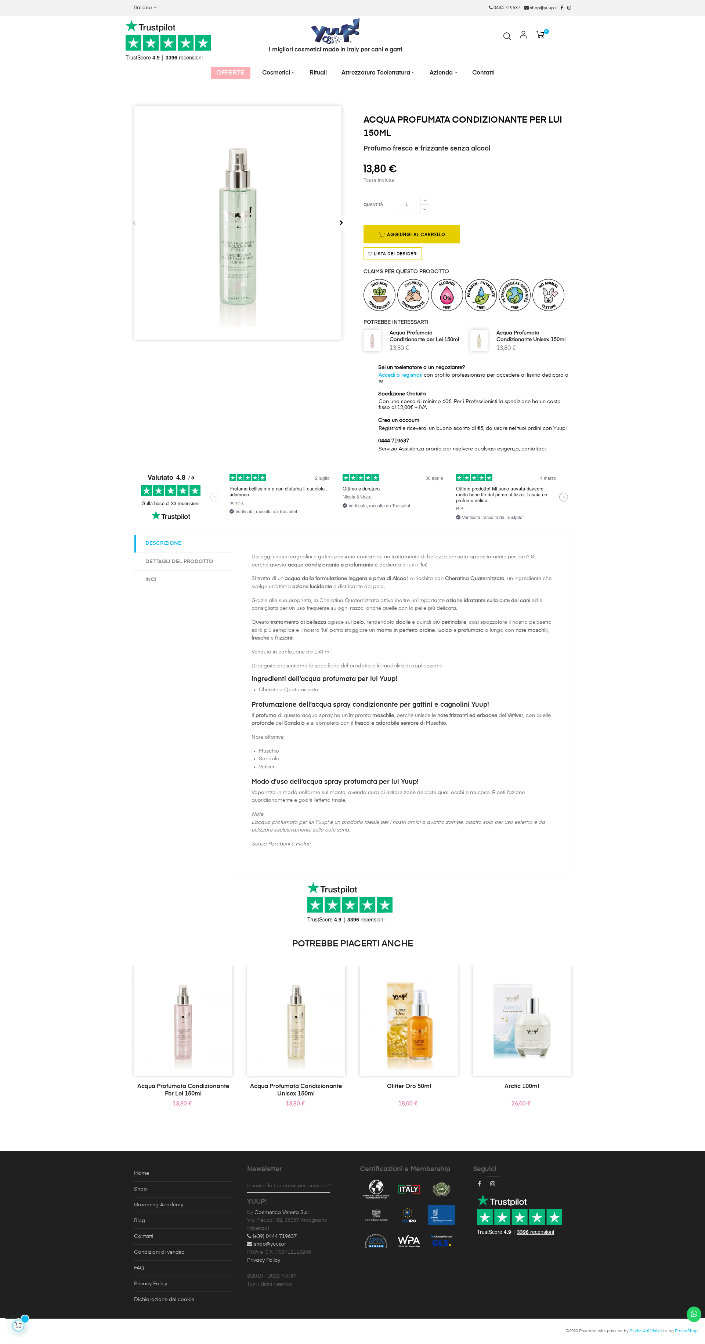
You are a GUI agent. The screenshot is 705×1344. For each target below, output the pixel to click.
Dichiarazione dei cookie (164, 1299)
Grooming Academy (158, 1204)
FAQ (139, 1268)
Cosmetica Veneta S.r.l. (282, 1212)
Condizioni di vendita (159, 1252)
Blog (139, 1220)
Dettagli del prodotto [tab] (179, 561)
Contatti (143, 1236)
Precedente (134, 222)
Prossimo (341, 222)
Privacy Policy (150, 1283)
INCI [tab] (150, 579)
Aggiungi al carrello (415, 234)
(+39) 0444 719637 (274, 1236)
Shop (140, 1189)
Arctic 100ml (522, 1087)
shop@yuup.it (543, 8)
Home (141, 1173)
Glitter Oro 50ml (409, 1087)
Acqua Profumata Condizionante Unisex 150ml (530, 336)
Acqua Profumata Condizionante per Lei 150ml (424, 336)
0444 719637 (506, 8)
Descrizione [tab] (163, 543)
